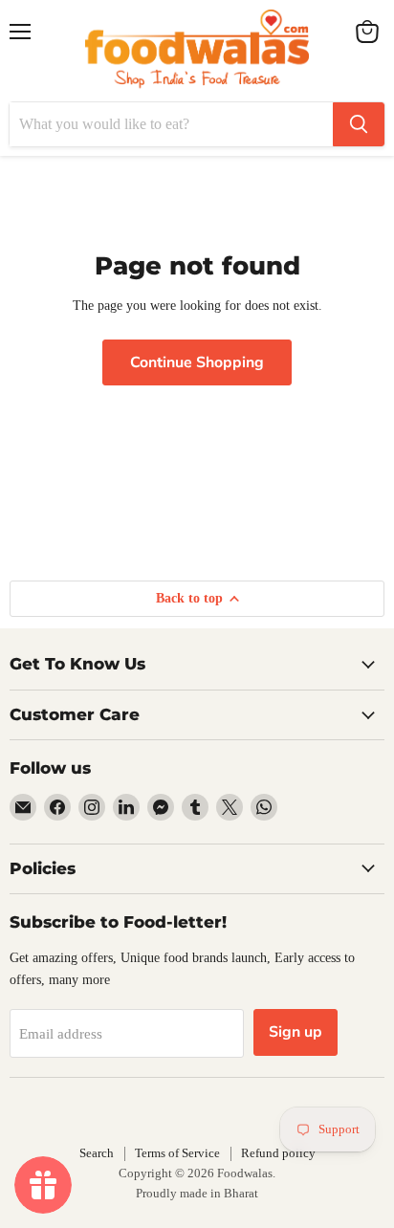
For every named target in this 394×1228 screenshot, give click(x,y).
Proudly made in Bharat (197, 1193)
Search (96, 1153)
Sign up (295, 1031)
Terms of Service (177, 1153)
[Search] (358, 124)
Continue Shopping (197, 362)
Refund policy (278, 1153)
